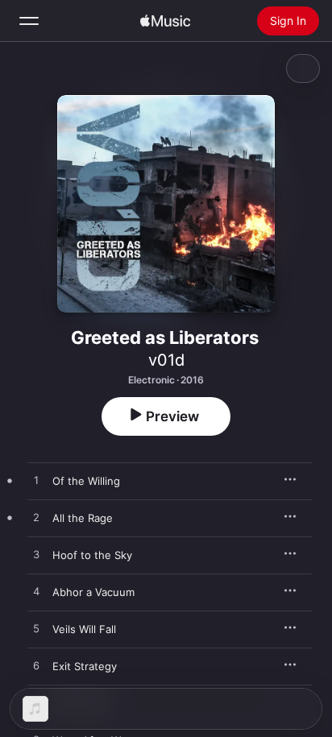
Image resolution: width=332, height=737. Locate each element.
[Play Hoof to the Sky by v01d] (36, 555)
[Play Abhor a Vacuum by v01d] (36, 592)
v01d (166, 360)
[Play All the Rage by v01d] (36, 518)
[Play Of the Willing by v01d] (36, 481)
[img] (165, 21)
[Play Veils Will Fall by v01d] (36, 629)
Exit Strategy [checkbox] (84, 666)
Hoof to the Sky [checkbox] (92, 555)
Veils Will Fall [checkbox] (84, 629)
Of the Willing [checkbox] (86, 480)
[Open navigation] (29, 21)
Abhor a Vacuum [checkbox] (93, 592)
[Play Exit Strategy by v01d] (36, 666)
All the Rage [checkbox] (82, 517)
